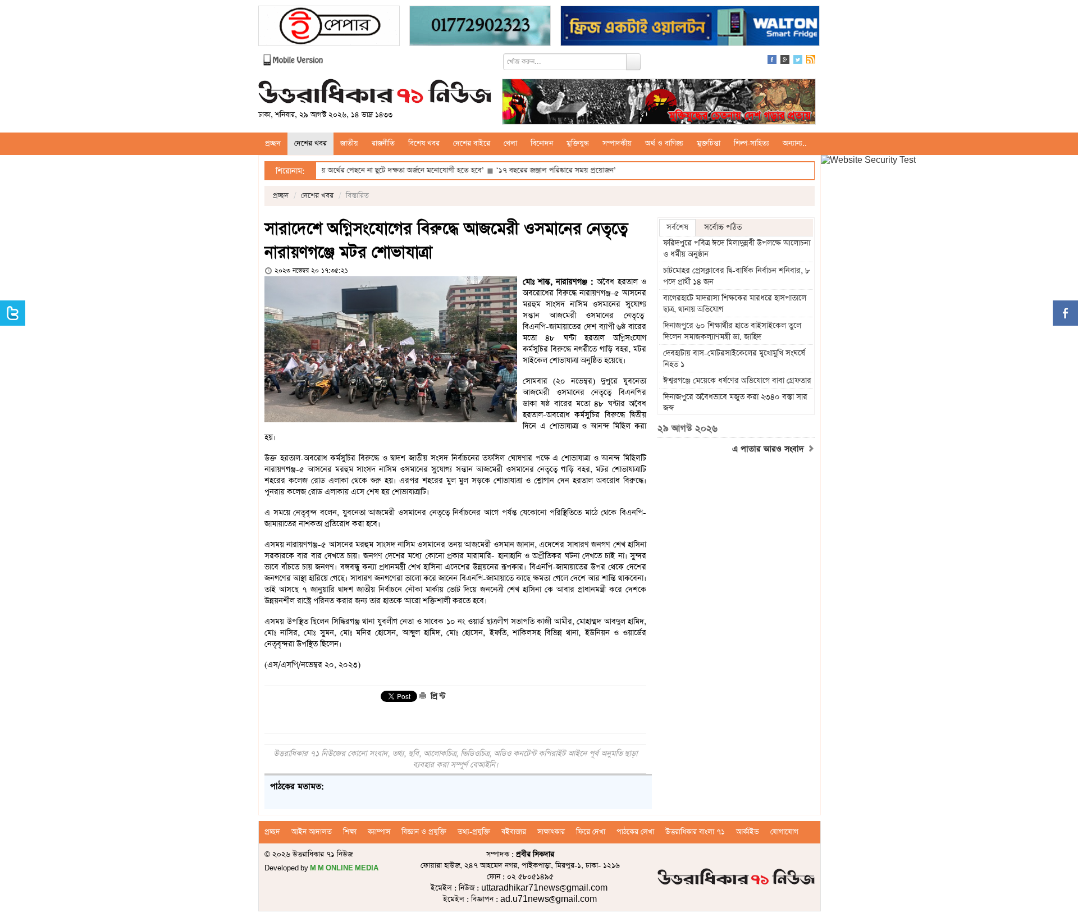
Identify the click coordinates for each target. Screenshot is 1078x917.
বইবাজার (513, 832)
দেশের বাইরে (471, 143)
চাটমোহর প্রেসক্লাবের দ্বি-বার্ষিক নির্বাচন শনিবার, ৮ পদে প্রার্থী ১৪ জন (736, 276)
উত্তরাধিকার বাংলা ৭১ (695, 832)
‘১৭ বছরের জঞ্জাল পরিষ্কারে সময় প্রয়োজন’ (523, 170)
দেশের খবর (310, 143)
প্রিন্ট (437, 696)
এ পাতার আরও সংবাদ (769, 449)
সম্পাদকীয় (617, 143)
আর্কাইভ (747, 832)
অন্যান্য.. (795, 143)
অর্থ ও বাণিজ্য (664, 143)
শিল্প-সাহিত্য (751, 143)
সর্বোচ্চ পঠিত (723, 227)
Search (633, 61)
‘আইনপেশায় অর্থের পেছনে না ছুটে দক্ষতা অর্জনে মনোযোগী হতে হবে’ (354, 170)
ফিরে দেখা (590, 832)
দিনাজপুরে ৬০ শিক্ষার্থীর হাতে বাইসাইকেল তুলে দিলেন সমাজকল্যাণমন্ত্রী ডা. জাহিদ (732, 331)
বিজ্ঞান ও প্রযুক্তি (423, 832)
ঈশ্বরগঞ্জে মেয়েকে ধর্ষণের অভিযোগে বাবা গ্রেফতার (737, 380)
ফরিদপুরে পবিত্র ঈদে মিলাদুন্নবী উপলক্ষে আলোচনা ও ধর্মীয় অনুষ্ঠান (736, 249)
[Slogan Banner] (659, 103)
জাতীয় (349, 143)
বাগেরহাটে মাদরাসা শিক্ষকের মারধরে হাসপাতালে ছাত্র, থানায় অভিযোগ (734, 304)
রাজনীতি (383, 143)
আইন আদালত (311, 832)
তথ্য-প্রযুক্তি (474, 832)
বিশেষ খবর (424, 143)
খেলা (510, 143)
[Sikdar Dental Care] (480, 27)
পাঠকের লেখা (635, 832)
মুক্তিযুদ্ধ (578, 143)
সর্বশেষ (677, 227)
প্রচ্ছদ (273, 143)
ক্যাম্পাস (379, 832)
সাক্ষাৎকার (551, 832)
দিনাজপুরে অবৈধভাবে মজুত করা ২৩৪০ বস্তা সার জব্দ (735, 402)
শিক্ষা (350, 832)
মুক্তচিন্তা (708, 143)
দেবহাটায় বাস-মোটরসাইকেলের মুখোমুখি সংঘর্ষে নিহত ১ (734, 359)
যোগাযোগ (784, 832)
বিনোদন (542, 143)
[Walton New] (690, 27)
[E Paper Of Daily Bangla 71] (329, 27)
